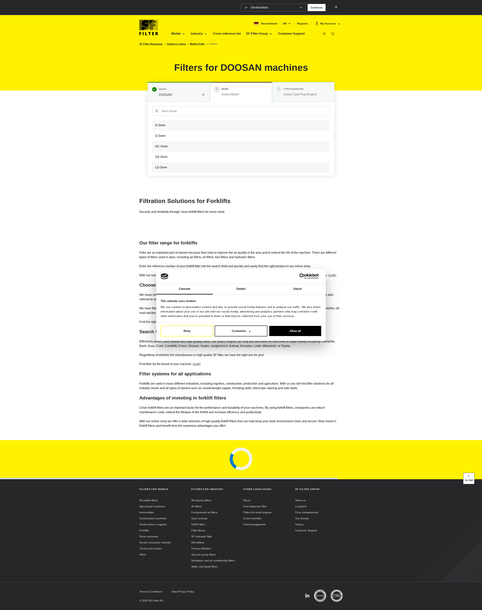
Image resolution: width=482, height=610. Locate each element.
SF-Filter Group (257, 33)
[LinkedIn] (307, 595)
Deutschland (259, 7)
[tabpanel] (241, 139)
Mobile (176, 33)
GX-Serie (161, 156)
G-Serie (160, 135)
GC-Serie (161, 146)
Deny (187, 330)
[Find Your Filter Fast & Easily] (324, 34)
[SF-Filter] (148, 27)
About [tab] (297, 288)
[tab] (179, 92)
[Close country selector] (336, 7)
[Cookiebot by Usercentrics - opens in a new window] (305, 276)
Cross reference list (227, 33)
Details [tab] (241, 288)
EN (285, 23)
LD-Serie (161, 167)
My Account (328, 23)
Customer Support (291, 33)
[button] (316, 7)
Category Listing (176, 44)
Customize (239, 330)
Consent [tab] (184, 288)
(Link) (332, 275)
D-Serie (160, 125)
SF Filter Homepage (150, 44)
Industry (197, 33)
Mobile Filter (197, 44)
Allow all (295, 330)
